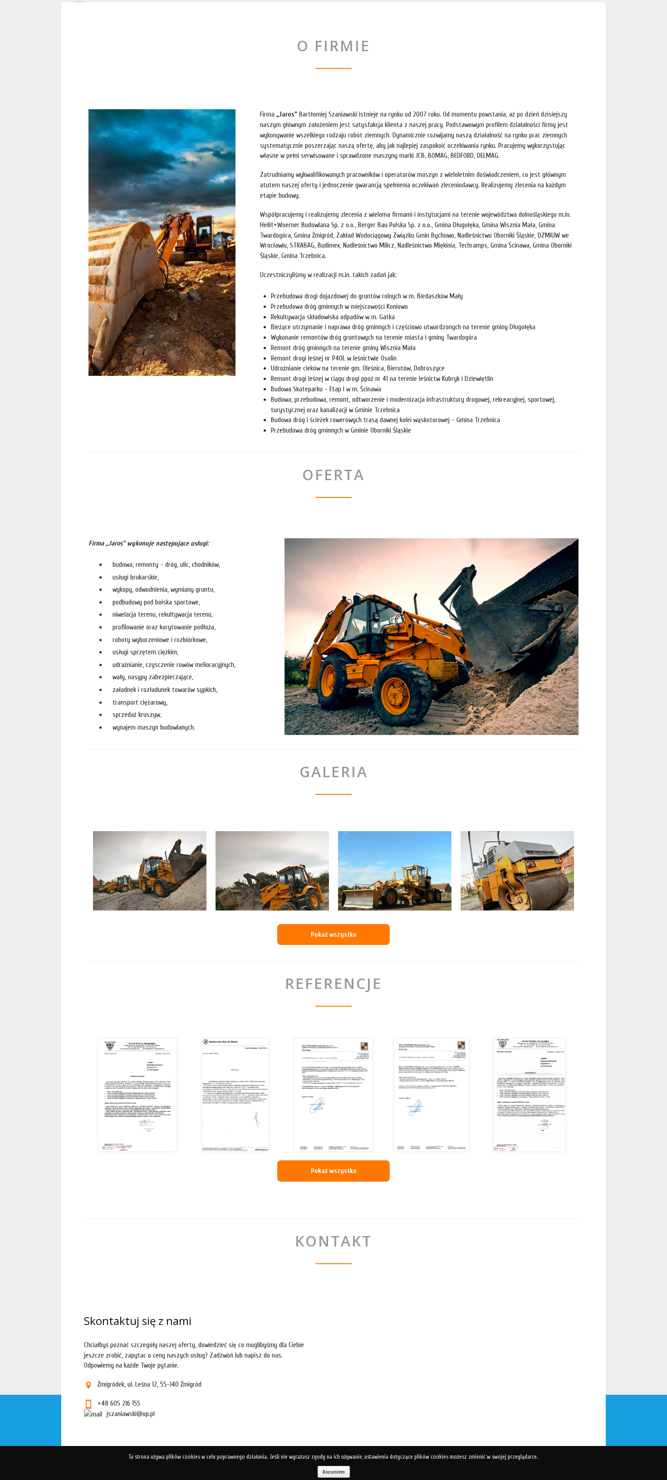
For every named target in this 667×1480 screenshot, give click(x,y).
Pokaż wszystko (334, 934)
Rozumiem (334, 1472)
